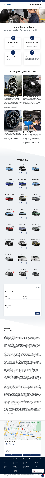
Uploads (34, 463)
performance (6, 465)
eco (4, 462)
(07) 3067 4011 (7, 7)
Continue (37, 313)
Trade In (15, 470)
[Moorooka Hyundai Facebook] (40, 1)
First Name (7, 296)
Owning (24, 467)
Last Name (25, 296)
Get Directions (31, 454)
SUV (4, 461)
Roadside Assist (26, 466)
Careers (34, 461)
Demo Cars (15, 462)
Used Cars (15, 463)
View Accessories (9, 172)
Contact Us (13, 454)
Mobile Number (8, 305)
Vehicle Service (26, 461)
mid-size (5, 466)
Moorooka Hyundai (35, 4)
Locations (37, 1)
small (5, 463)
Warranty (25, 465)
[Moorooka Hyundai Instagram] (41, 1)
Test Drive (15, 471)
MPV (4, 467)
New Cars (15, 461)
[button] (41, 8)
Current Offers (16, 465)
